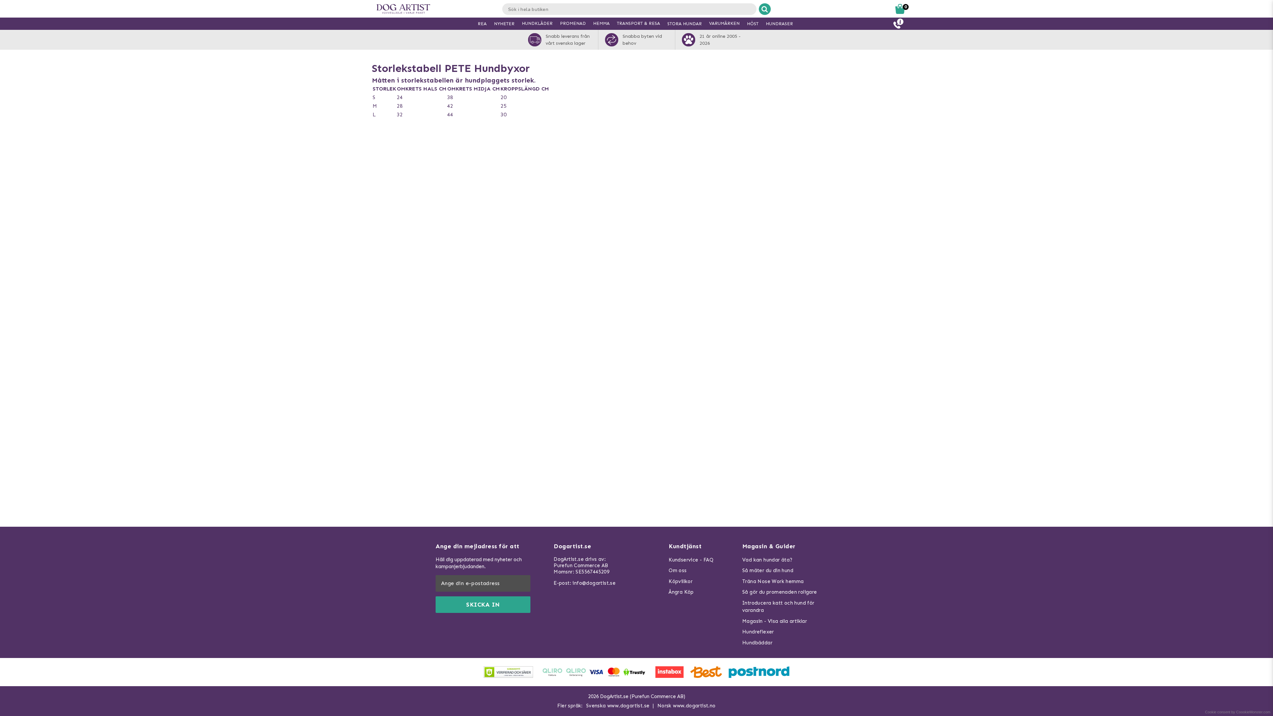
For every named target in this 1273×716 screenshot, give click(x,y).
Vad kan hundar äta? (767, 560)
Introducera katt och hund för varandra (778, 607)
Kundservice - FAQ (691, 560)
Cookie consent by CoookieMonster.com (1237, 712)
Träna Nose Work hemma (773, 581)
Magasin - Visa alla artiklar (774, 621)
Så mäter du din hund (767, 570)
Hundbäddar (757, 643)
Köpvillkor (681, 581)
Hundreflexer (758, 632)
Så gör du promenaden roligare (779, 592)
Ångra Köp (681, 592)
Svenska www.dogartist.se (618, 706)
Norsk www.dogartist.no (686, 706)
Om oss (678, 570)
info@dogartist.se (594, 583)
